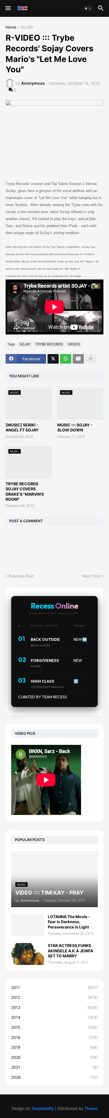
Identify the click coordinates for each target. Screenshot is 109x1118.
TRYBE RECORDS (49, 344)
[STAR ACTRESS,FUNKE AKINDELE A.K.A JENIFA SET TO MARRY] (27, 954)
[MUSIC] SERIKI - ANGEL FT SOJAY (22, 427)
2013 (54, 1007)
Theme (91, 1108)
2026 (54, 1077)
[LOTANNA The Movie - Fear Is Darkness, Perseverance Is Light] (27, 925)
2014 (54, 1017)
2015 (54, 1027)
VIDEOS (74, 344)
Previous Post (21, 576)
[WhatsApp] (65, 359)
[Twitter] (53, 359)
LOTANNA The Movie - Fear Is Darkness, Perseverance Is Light (69, 921)
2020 (54, 1057)
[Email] (78, 359)
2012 (54, 997)
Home (11, 27)
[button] (7, 8)
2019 (54, 1047)
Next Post (91, 576)
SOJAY (27, 27)
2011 (54, 987)
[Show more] (90, 359)
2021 (54, 1067)
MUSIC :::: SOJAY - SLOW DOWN (75, 427)
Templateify (42, 1108)
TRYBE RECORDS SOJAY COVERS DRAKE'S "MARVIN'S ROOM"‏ (25, 491)
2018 (54, 1037)
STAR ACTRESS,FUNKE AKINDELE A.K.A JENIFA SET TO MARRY (70, 950)
